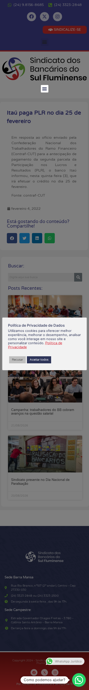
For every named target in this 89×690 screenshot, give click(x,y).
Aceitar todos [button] (39, 360)
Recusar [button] (17, 360)
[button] (44, 88)
